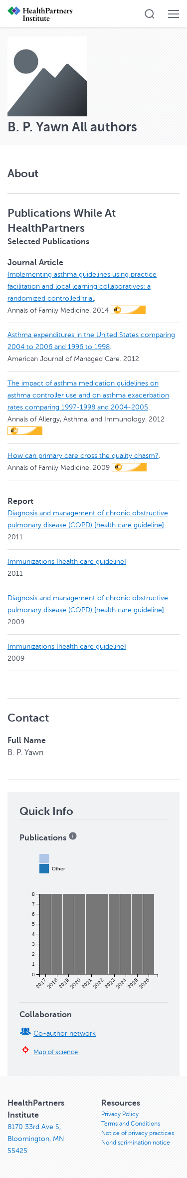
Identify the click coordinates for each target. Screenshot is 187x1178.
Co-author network (64, 1033)
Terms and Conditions (130, 1123)
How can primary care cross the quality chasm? (83, 455)
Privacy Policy (120, 1114)
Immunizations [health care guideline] (66, 561)
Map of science (55, 1052)
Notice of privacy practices (137, 1133)
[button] (150, 14)
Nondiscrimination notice (135, 1142)
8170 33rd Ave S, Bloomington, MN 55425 (35, 1139)
